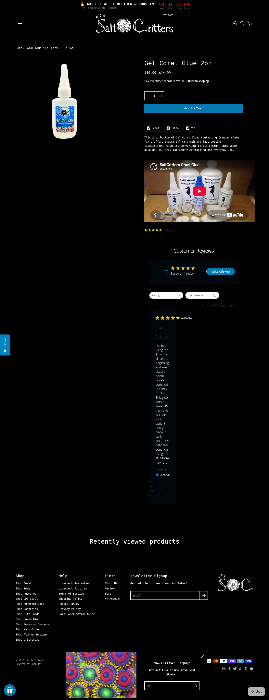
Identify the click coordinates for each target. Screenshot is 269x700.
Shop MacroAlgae (27, 629)
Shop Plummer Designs (31, 634)
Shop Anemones (26, 593)
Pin (192, 128)
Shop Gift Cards (27, 614)
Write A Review (221, 271)
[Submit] (203, 595)
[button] (242, 23)
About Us (111, 583)
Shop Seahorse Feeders (32, 624)
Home (19, 48)
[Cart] (250, 23)
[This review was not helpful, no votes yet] (166, 495)
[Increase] (161, 95)
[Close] (202, 656)
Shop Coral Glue (27, 619)
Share (175, 128)
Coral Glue (33, 48)
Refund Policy (69, 603)
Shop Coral (24, 583)
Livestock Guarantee (74, 583)
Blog (108, 593)
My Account (113, 598)
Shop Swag (23, 588)
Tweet (155, 128)
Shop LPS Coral (27, 598)
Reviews (110, 588)
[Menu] (20, 23)
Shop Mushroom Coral (31, 603)
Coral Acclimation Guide (77, 614)
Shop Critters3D (27, 639)
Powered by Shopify (28, 664)
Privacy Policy (70, 609)
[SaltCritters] (134, 23)
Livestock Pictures (73, 588)
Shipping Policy (70, 598)
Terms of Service (71, 593)
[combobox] (166, 295)
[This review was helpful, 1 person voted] (159, 495)
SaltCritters (35, 660)
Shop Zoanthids (27, 609)
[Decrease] (147, 95)
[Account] (235, 23)
